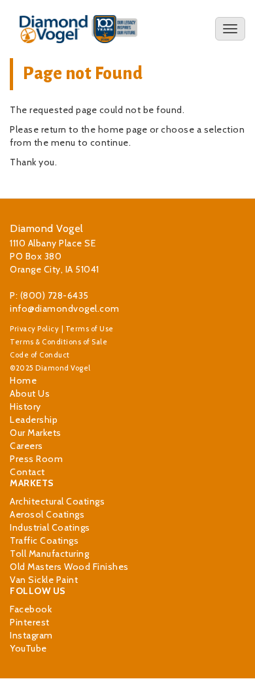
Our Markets (35, 433)
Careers (26, 446)
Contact (27, 472)
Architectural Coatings (57, 501)
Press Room (36, 459)
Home (23, 380)
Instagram (31, 635)
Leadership (34, 419)
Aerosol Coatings (47, 514)
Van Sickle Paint (44, 580)
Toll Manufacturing (49, 553)
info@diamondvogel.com (65, 308)
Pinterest (30, 622)
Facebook (31, 609)
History (25, 406)
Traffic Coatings (44, 540)
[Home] (78, 29)
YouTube (28, 648)
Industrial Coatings (50, 527)
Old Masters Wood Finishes (69, 566)
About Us (30, 393)
